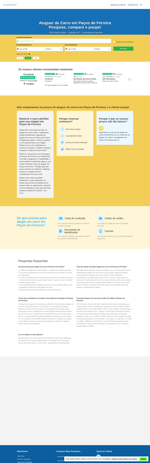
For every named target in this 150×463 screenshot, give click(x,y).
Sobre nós (20, 456)
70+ (36, 58)
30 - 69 (28, 58)
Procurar (123, 48)
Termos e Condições (24, 459)
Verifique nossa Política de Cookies (124, 459)
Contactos (133, 5)
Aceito (143, 459)
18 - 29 (20, 58)
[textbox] (63, 41)
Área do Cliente (118, 5)
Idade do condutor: (22, 54)
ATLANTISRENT (10, 5)
